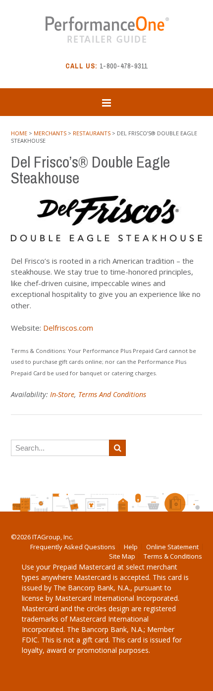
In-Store (62, 394)
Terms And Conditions (112, 394)
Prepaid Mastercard (84, 567)
